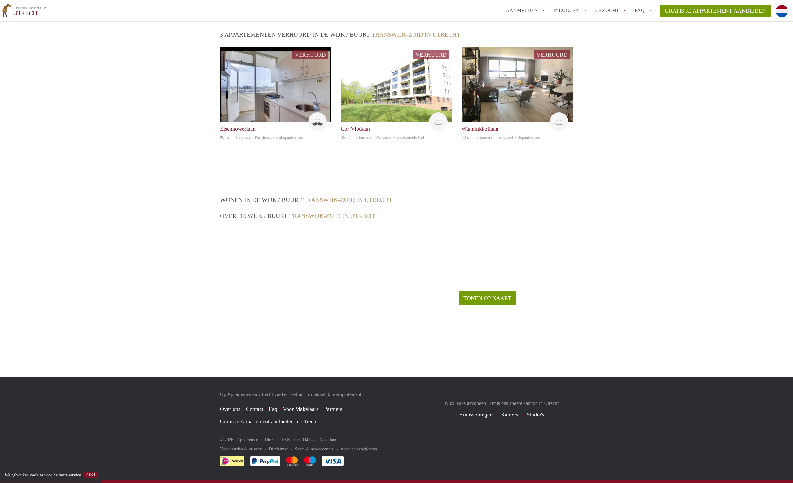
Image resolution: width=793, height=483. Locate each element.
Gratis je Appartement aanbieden (715, 11)
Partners (333, 409)
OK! (90, 474)
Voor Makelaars (300, 409)
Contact (254, 409)
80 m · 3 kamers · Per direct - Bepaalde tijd (501, 137)
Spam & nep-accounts (315, 449)
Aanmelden (522, 10)
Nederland (328, 439)
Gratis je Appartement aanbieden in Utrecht (269, 421)
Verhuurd (310, 55)
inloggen (567, 10)
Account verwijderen (358, 449)
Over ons (230, 409)
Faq (273, 409)
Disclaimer (279, 449)
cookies (36, 475)
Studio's (535, 414)
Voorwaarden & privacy (241, 449)
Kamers (509, 414)
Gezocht (607, 10)
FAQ (640, 10)
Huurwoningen (476, 414)
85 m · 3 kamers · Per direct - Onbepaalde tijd (382, 137)
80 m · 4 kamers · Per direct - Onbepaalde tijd (261, 137)
